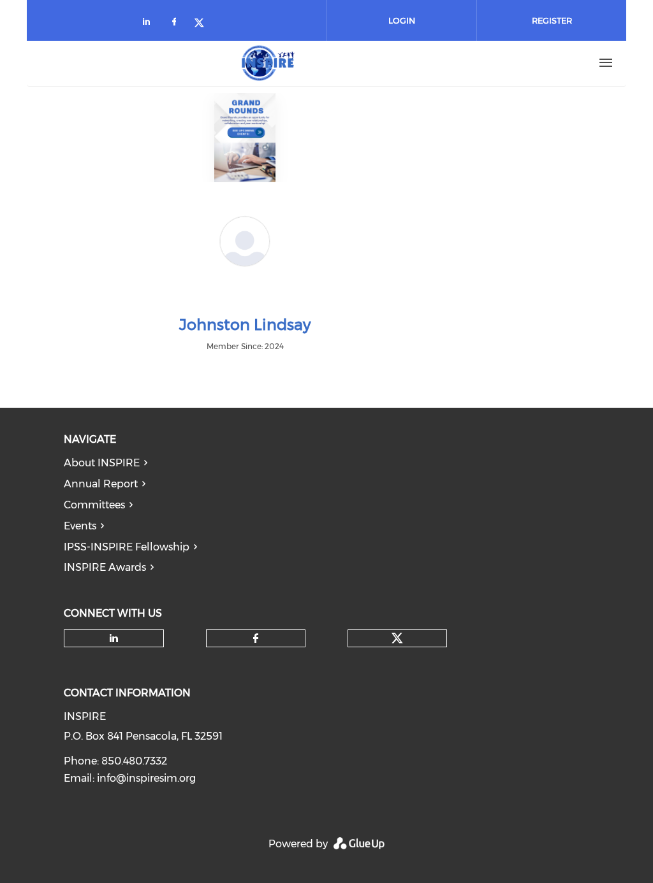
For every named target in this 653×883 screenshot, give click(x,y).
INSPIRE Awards (105, 567)
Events (80, 526)
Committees (94, 505)
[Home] (268, 63)
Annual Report (101, 484)
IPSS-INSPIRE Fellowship (126, 547)
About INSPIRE (102, 463)
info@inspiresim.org (146, 778)
